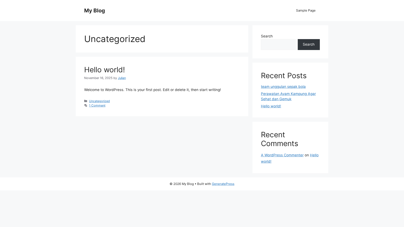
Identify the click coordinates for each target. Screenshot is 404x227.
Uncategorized (99, 101)
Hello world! (104, 69)
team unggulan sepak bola (283, 86)
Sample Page (306, 10)
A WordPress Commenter (282, 155)
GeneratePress (223, 184)
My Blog (94, 10)
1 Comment (97, 105)
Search (267, 36)
